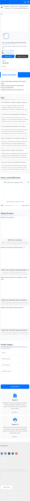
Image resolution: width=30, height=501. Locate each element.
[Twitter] (9, 453)
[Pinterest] (16, 453)
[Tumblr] (13, 453)
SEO (10, 499)
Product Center (14, 6)
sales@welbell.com (10, 52)
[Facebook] (2, 453)
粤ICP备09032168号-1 (17, 496)
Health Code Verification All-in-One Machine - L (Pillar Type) (15, 300)
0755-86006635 (11, 50)
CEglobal (19, 499)
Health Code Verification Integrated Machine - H (15, 270)
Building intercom (23, 6)
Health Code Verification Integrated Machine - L (15, 330)
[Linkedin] (5, 453)
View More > (15, 412)
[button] (2, 36)
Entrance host (8, 8)
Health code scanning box (15, 240)
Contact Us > (15, 436)
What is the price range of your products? (12, 150)
